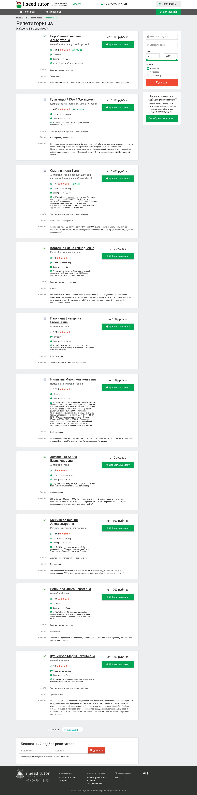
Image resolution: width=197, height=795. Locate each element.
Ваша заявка (168, 11)
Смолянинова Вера (64, 170)
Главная (19, 17)
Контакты (119, 778)
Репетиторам (168, 3)
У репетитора (156, 75)
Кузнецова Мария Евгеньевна (72, 656)
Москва (77, 4)
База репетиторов (34, 17)
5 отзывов (78, 109)
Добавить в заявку (119, 44)
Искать (163, 82)
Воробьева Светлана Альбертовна (65, 38)
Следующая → (72, 729)
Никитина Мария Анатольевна (73, 379)
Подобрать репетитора (162, 118)
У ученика (154, 72)
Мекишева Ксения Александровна (64, 522)
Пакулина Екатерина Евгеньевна (65, 320)
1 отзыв (75, 183)
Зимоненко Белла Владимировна (63, 458)
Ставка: (149, 51)
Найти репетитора (67, 778)
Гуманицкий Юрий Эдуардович (73, 99)
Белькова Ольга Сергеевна (70, 589)
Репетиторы (29, 11)
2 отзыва (77, 49)
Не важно (154, 68)
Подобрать (96, 750)
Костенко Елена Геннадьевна (72, 248)
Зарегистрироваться (97, 778)
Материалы (54, 11)
